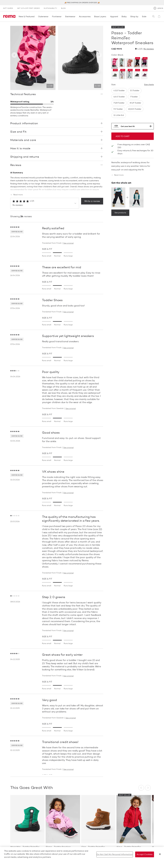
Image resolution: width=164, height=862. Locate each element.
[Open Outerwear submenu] (49, 16)
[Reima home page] (9, 16)
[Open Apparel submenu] (119, 16)
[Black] (114, 63)
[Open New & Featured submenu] (35, 16)
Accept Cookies (144, 854)
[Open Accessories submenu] (91, 16)
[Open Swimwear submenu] (76, 16)
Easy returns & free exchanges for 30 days (135, 152)
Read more (18, 195)
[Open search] (153, 16)
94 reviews (149, 48)
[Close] (160, 854)
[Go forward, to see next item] (99, 55)
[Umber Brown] (122, 63)
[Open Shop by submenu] (139, 16)
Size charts (149, 85)
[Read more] (56, 189)
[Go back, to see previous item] (14, 55)
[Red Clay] (129, 63)
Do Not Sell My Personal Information (115, 854)
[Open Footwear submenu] (62, 16)
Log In (160, 8)
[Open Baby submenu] (127, 16)
